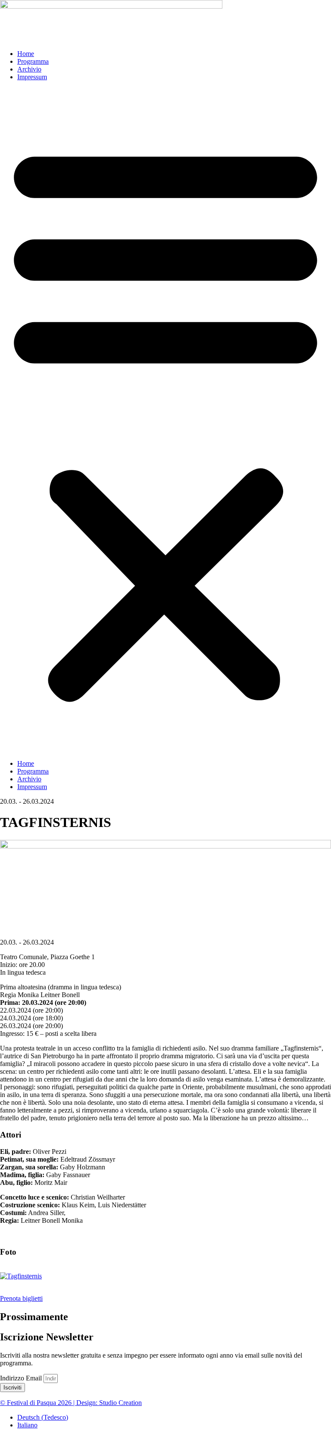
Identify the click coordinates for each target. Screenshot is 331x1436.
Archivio (29, 69)
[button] (165, 420)
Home (25, 53)
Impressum (32, 77)
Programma (33, 61)
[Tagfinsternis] (21, 1276)
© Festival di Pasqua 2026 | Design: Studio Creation (71, 1402)
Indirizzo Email (22, 1378)
